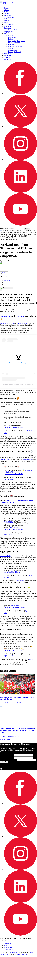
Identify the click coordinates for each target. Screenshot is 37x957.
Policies (10, 39)
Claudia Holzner (22, 323)
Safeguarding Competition (16, 41)
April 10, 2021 (9, 534)
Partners (6, 21)
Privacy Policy (8, 947)
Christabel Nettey (5, 556)
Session (10, 48)
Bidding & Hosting (14, 52)
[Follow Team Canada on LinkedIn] (20, 192)
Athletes (6, 10)
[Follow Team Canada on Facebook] (20, 93)
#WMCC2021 (8, 522)
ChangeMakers (12, 952)
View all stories (5, 739)
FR (3, 1)
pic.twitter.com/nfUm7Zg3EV (14, 650)
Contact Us (7, 59)
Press (6, 22)
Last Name (7, 757)
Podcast (6, 19)
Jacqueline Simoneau (7, 323)
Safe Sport (7, 53)
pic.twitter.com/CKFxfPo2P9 (13, 474)
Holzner (20, 316)
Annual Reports (13, 50)
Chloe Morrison (7, 273)
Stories (6, 8)
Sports (6, 11)
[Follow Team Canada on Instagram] (20, 159)
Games (6, 13)
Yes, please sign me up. (9, 769)
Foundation (8, 26)
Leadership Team (13, 44)
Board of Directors (14, 43)
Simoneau (5, 316)
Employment (8, 32)
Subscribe (7, 57)
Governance (12, 37)
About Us (7, 33)
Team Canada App (10, 17)
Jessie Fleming (27, 459)
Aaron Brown (19, 581)
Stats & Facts (8, 24)
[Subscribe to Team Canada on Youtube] (20, 225)
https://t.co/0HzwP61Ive (12, 572)
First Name (7, 755)
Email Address (8, 759)
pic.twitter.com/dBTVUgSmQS (14, 607)
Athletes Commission (15, 46)
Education (7, 28)
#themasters (15, 606)
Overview (11, 35)
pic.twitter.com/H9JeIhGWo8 (13, 427)
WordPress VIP (22, 954)
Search (2, 228)
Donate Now (8, 15)
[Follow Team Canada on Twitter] (20, 126)
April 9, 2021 (8, 479)
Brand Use (7, 55)
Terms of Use (8, 949)
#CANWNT (29, 470)
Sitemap (6, 945)
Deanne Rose (4, 459)
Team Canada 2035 (10, 30)
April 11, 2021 (9, 656)
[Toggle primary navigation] (1, 1)
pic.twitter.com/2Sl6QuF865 (13, 529)
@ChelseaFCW (9, 472)
